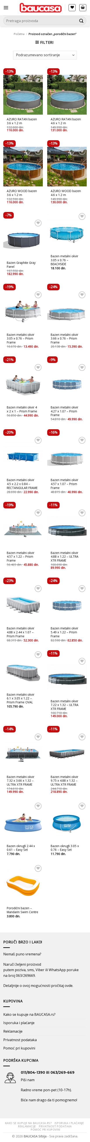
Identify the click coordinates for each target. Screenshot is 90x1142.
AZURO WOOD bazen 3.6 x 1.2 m (22, 193)
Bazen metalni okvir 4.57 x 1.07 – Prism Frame (64, 484)
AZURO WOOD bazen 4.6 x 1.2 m (66, 193)
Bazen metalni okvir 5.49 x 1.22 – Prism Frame (64, 632)
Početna (19, 34)
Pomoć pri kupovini (19, 1048)
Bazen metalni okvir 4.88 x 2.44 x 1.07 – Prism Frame (20, 632)
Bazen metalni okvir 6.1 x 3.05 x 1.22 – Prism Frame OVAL (20, 698)
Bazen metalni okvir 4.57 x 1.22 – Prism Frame (20, 556)
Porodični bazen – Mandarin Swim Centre (22, 910)
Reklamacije (12, 1031)
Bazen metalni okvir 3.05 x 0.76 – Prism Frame (20, 338)
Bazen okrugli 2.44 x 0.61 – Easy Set (21, 848)
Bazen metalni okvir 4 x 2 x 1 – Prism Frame (22, 409)
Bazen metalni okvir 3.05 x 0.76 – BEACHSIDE (64, 260)
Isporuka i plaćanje (19, 1022)
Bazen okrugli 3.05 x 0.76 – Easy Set (65, 848)
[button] (6, 7)
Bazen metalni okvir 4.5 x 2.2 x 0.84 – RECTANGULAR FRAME (22, 484)
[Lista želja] (72, 7)
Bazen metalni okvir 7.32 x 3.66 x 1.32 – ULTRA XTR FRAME (20, 780)
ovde (69, 985)
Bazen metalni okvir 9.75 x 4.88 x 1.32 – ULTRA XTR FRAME (64, 780)
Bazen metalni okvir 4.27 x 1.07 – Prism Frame (64, 411)
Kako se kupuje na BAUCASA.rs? (29, 1014)
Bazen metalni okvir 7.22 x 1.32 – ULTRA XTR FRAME (64, 705)
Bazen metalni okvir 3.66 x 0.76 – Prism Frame (64, 338)
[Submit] (81, 20)
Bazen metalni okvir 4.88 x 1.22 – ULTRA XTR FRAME (64, 556)
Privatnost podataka (20, 1039)
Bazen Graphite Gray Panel (21, 264)
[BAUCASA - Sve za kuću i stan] (41, 7)
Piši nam (28, 1079)
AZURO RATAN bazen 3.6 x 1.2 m (22, 121)
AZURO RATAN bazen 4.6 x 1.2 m (66, 121)
